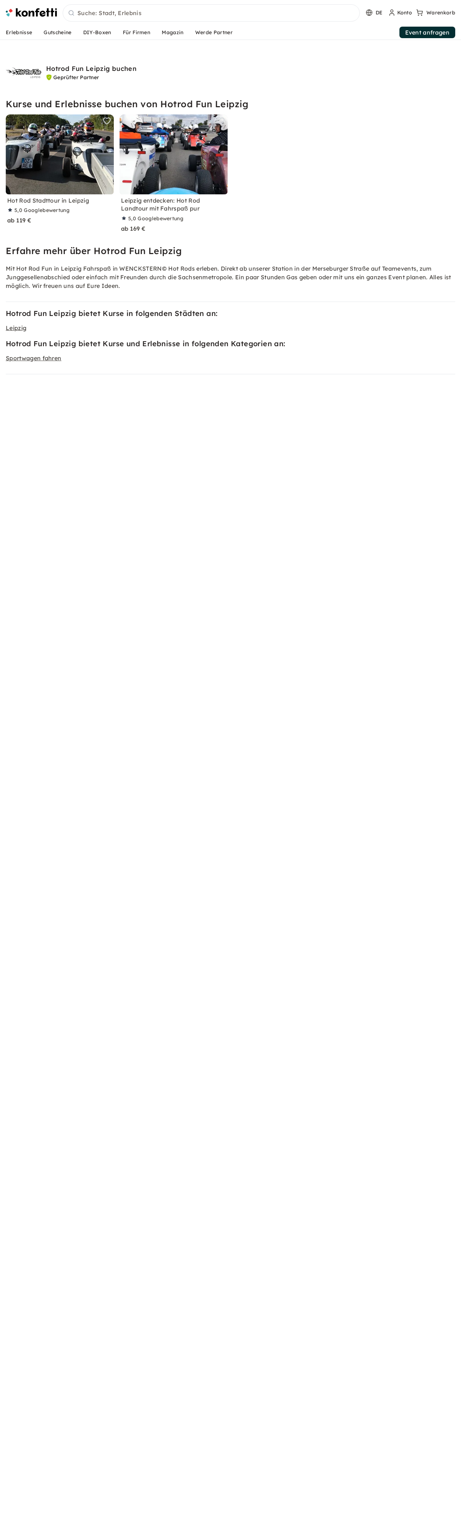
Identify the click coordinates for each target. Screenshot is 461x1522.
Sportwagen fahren (33, 358)
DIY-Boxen (97, 32)
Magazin (172, 32)
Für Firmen (136, 32)
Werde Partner (214, 32)
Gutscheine (57, 32)
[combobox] (211, 13)
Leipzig (16, 327)
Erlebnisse (19, 32)
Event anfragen (427, 32)
